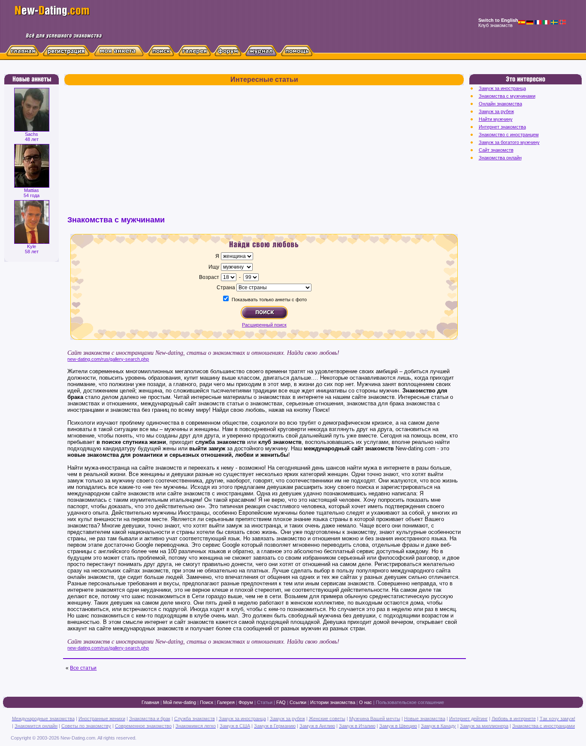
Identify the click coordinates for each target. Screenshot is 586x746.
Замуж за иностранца (502, 88)
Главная (150, 702)
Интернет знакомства (502, 126)
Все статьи (83, 668)
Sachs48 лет (32, 137)
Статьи (264, 702)
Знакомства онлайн (500, 157)
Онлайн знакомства (500, 103)
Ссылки (298, 702)
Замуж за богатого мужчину (509, 142)
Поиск (206, 702)
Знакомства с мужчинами (507, 96)
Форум (246, 702)
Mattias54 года (31, 193)
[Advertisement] (264, 154)
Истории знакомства (332, 702)
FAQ (281, 702)
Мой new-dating (179, 702)
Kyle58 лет (32, 249)
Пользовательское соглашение (410, 702)
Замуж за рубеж (496, 111)
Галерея (226, 702)
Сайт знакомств (496, 150)
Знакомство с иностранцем (509, 134)
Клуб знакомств (495, 25)
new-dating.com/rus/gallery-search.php (108, 359)
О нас (365, 702)
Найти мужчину (496, 119)
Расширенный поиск (264, 324)
